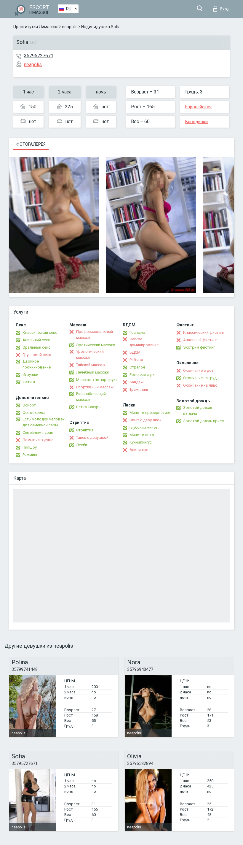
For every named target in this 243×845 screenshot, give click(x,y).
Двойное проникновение (37, 364)
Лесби (81, 445)
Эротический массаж (95, 345)
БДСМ (135, 352)
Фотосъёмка (34, 412)
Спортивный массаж (94, 387)
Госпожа (137, 332)
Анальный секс (36, 340)
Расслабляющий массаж (91, 396)
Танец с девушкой (92, 437)
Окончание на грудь (201, 378)
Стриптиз (84, 430)
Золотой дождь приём (203, 421)
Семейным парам (38, 432)
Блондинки (196, 121)
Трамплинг (139, 389)
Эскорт (29, 405)
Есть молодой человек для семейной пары (44, 422)
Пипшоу (30, 447)
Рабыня (136, 360)
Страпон (137, 367)
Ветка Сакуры (88, 407)
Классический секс (40, 332)
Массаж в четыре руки (97, 379)
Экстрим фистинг (199, 347)
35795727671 (38, 55)
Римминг (30, 454)
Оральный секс (36, 347)
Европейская (198, 106)
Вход (225, 9)
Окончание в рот (198, 370)
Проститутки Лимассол (35, 26)
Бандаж (136, 382)
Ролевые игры (143, 374)
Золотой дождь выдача (197, 410)
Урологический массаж (90, 354)
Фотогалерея (31, 144)
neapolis (70, 26)
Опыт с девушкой (146, 420)
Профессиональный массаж (94, 334)
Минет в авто (142, 435)
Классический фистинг (203, 332)
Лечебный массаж (92, 372)
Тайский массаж (90, 365)
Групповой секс (37, 354)
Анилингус (139, 449)
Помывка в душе (38, 440)
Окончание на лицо (200, 385)
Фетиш (29, 382)
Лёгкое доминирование (144, 342)
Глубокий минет (144, 427)
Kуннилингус (141, 442)
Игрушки (30, 374)
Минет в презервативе (150, 412)
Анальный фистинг (200, 340)
